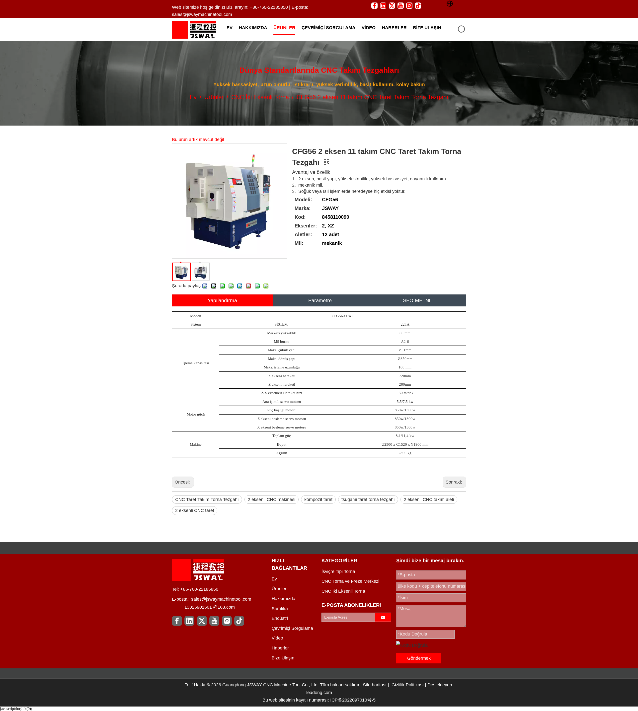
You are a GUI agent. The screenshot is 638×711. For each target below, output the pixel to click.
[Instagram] (409, 5)
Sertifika (280, 608)
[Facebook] (374, 5)
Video (277, 638)
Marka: (303, 208)
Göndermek (419, 658)
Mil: (299, 243)
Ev (274, 578)
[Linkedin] (383, 5)
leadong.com (319, 692)
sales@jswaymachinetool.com (202, 14)
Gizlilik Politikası (408, 684)
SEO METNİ (416, 300)
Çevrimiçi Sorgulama (292, 628)
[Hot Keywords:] (461, 28)
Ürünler (279, 588)
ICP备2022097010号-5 (353, 700)
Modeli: (303, 199)
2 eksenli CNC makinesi (271, 499)
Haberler (280, 647)
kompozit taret (318, 499)
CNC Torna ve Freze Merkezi (350, 581)
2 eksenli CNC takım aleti (429, 499)
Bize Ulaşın (283, 657)
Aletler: (303, 234)
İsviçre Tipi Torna (338, 571)
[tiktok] (418, 5)
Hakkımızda (283, 598)
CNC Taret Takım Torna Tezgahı (207, 499)
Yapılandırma (222, 300)
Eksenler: (306, 225)
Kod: (300, 217)
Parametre (320, 300)
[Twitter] (392, 5)
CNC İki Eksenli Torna (343, 591)
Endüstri (280, 618)
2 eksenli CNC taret (194, 510)
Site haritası (375, 684)
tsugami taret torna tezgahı (368, 499)
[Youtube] (401, 5)
